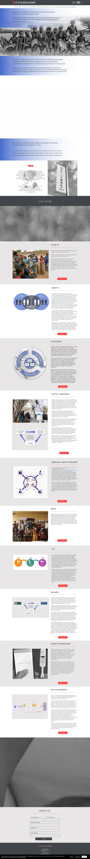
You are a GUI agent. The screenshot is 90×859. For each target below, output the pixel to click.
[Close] (88, 857)
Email (33, 827)
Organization (35, 822)
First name (34, 817)
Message (34, 832)
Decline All (78, 856)
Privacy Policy (22, 857)
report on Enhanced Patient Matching (67, 469)
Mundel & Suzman (66, 603)
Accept (84, 856)
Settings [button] (71, 856)
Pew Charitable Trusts (72, 467)
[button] (73, 3)
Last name (50, 817)
